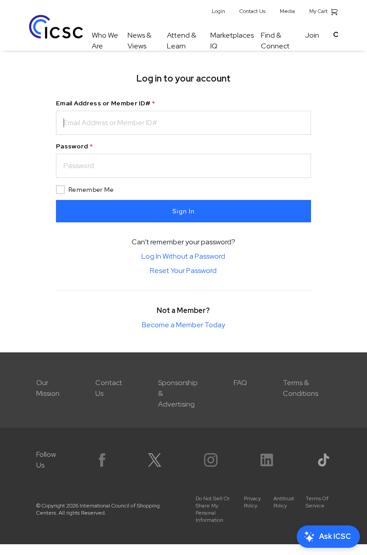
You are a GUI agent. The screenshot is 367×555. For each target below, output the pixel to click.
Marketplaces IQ (232, 40)
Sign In (183, 211)
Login (218, 11)
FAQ (240, 382)
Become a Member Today (183, 325)
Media (287, 11)
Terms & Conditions (300, 388)
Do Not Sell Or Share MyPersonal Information (213, 509)
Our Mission (48, 388)
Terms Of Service (317, 502)
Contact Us (252, 11)
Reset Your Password (183, 270)
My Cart (319, 11)
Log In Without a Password (183, 256)
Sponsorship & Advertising (178, 393)
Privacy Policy (252, 502)
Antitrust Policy (283, 502)
